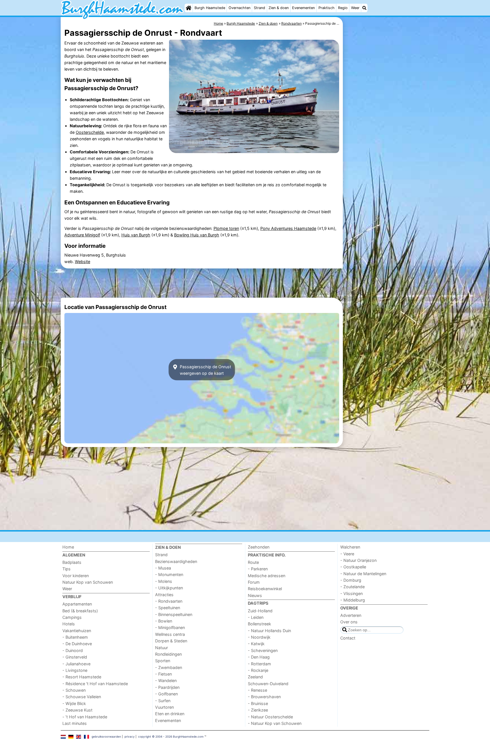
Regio (343, 8)
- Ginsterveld (74, 657)
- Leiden (255, 617)
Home (68, 547)
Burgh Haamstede (210, 8)
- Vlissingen (351, 593)
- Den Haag (259, 657)
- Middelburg (352, 600)
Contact (347, 638)
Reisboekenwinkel (265, 588)
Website (82, 261)
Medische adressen (266, 575)
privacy (129, 736)
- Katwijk (256, 643)
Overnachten (239, 8)
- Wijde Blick (74, 703)
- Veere (347, 553)
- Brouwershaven (264, 696)
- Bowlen (163, 621)
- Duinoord (72, 650)
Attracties (164, 594)
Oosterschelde (90, 132)
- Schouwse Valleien (81, 696)
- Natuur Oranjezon (358, 560)
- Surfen (162, 700)
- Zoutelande (352, 586)
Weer (355, 8)
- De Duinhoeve (77, 643)
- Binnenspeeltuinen (173, 614)
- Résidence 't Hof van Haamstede (95, 683)
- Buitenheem (75, 637)
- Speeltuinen (167, 607)
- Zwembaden (168, 667)
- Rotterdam (259, 663)
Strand (259, 8)
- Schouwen (74, 690)
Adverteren (350, 615)
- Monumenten (169, 574)
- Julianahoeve (76, 663)
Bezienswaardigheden (176, 561)
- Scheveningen (263, 650)
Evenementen (303, 8)
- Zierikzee (258, 710)
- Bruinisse (258, 703)
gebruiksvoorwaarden (106, 736)
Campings (72, 617)
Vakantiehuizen (76, 630)
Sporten (162, 660)
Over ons (349, 621)
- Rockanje (258, 670)
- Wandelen (166, 680)
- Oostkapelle (353, 566)
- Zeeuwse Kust (77, 710)
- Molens (163, 581)
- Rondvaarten (168, 601)
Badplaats (71, 562)
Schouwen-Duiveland (268, 683)
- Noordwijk (259, 637)
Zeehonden (258, 547)
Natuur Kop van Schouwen (87, 582)
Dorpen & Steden (171, 640)
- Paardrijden (167, 687)
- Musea (163, 568)
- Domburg (350, 580)
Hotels (68, 623)
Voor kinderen (75, 575)
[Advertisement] (386, 147)
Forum (254, 582)
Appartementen (77, 604)
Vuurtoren (164, 707)
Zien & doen (279, 8)
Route (253, 562)
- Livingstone (74, 670)
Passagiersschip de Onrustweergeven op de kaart (205, 369)
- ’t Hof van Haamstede (84, 716)
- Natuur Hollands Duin (269, 630)
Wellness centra (170, 634)
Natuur (161, 647)
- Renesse (257, 690)
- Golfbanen (166, 693)
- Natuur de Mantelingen (363, 573)
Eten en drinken (169, 713)
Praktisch (326, 8)
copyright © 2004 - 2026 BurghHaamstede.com (171, 736)
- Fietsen (163, 674)
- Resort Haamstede (81, 676)
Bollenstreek (259, 623)
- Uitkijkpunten (169, 587)
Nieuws (255, 595)
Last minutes (74, 723)
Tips (66, 568)
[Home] (189, 8)
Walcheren (350, 547)
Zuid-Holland (260, 610)
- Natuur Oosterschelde (270, 716)
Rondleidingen (168, 654)
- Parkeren (258, 568)
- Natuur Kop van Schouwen (274, 723)
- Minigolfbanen (170, 627)
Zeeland (255, 676)
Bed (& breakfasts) (80, 610)
